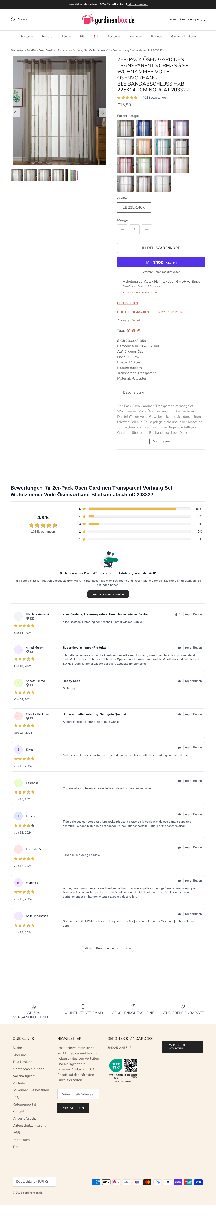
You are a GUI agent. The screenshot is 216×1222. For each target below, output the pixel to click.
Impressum (21, 1140)
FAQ (16, 1097)
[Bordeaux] (125, 165)
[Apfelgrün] (144, 165)
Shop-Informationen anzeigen (140, 292)
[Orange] (144, 146)
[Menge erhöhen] (147, 229)
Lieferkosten (127, 303)
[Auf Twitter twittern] (128, 330)
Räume (66, 37)
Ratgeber (157, 37)
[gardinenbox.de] (108, 19)
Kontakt (18, 1111)
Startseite (26, 37)
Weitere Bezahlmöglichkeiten (161, 272)
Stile (82, 37)
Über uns (20, 1055)
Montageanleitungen (28, 1069)
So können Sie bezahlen (31, 1090)
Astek (136, 320)
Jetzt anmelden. (138, 4)
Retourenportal (24, 1104)
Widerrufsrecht (24, 1118)
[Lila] (181, 128)
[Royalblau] (144, 128)
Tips (16, 1146)
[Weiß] (162, 183)
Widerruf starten (177, 1047)
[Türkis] (162, 146)
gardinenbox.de (32, 1193)
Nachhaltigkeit (24, 1076)
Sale (96, 37)
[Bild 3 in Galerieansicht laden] (59, 110)
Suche (17, 1047)
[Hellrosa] (162, 128)
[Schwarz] (181, 146)
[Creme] (125, 146)
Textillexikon (22, 1062)
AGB (16, 1132)
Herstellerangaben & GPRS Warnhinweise (150, 312)
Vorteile (19, 1083)
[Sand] (181, 165)
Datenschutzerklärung (29, 1125)
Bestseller (114, 37)
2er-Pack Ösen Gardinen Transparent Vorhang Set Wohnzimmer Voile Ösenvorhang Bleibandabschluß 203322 (95, 50)
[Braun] (144, 183)
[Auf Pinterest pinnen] (138, 330)
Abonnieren (73, 1108)
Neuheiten (136, 37)
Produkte (47, 37)
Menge (122, 220)
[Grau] (125, 183)
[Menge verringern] (122, 229)
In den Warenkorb (161, 248)
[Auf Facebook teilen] (133, 330)
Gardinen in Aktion (183, 37)
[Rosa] (162, 165)
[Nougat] (125, 128)
